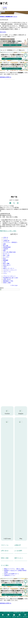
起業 (4, 244)
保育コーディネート (8, 268)
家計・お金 (6, 255)
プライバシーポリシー (9, 276)
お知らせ (5, 237)
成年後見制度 (7, 247)
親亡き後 (5, 245)
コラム (5, 273)
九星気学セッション (9, 575)
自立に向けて (7, 265)
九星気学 (5, 249)
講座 (4, 250)
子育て (5, 266)
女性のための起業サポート (11, 573)
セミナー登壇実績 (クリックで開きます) (13, 50)
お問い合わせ (7, 279)
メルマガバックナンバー (10, 270)
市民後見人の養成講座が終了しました (8, 16)
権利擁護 (5, 260)
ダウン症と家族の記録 (9, 252)
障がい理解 (6, 263)
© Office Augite (14, 285)
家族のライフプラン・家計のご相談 (14, 569)
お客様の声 (6, 240)
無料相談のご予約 (8, 281)
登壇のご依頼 (7, 282)
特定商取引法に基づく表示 (10, 277)
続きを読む (3, 32)
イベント (5, 239)
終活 (4, 258)
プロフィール (7, 271)
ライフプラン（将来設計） (10, 242)
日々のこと (6, 253)
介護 (4, 262)
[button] (14, 77)
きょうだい (6, 257)
